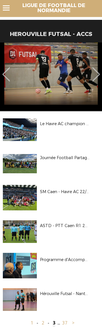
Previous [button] (6, 70)
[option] (51, 76)
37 (64, 323)
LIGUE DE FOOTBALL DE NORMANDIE (53, 8)
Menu (9, 8)
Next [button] (96, 70)
